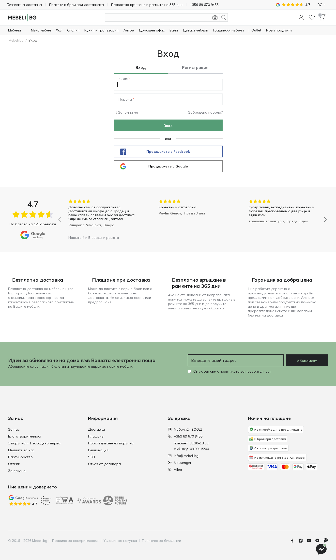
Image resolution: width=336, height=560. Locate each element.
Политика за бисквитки (161, 540)
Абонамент (307, 361)
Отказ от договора (104, 464)
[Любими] (311, 17)
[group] (102, 216)
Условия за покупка (120, 540)
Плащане (96, 436)
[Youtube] (311, 540)
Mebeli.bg (16, 40)
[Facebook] (294, 540)
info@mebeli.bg (186, 456)
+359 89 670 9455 (188, 436)
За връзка (17, 471)
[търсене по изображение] (215, 17)
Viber (178, 469)
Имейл (123, 78)
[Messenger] (319, 540)
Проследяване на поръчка (111, 443)
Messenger (182, 462)
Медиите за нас (21, 450)
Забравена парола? (205, 112)
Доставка (96, 429)
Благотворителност (25, 436)
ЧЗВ (91, 457)
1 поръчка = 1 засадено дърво (34, 443)
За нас (13, 429)
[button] (301, 17)
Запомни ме (128, 112)
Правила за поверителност (75, 540)
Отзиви (14, 464)
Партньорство (20, 457)
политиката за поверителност (245, 371)
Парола (125, 99)
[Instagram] (302, 540)
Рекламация (98, 450)
